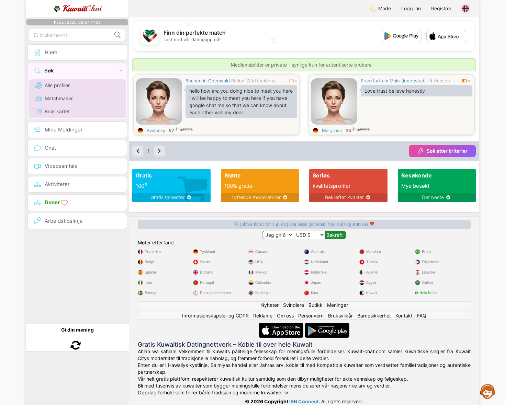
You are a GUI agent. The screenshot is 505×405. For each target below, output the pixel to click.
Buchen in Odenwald (208, 80)
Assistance (488, 391)
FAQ (421, 316)
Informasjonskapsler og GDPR (215, 316)
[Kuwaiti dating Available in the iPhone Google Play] (327, 326)
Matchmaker (59, 98)
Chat (82, 8)
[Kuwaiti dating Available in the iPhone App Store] (282, 326)
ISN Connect (303, 401)
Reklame (262, 316)
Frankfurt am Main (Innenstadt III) (396, 80)
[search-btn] (117, 35)
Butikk (315, 305)
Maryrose (332, 130)
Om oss (285, 316)
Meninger (337, 305)
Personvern (311, 316)
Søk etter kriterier (447, 151)
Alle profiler (57, 85)
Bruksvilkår (340, 316)
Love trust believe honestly (394, 91)
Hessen (442, 80)
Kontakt (404, 316)
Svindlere (293, 305)
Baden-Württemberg (253, 80)
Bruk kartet (57, 111)
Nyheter (269, 305)
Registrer (441, 8)
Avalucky (156, 130)
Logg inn (411, 8)
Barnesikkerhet (374, 316)
